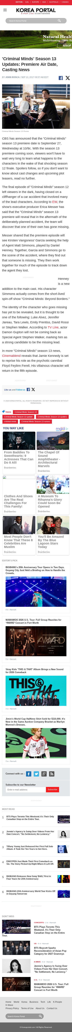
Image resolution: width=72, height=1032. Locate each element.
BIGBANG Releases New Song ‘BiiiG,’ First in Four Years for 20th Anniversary (28, 877)
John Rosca (12, 77)
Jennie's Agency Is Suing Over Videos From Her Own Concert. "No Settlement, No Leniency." (30, 832)
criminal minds (10, 421)
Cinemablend (11, 356)
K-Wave (9, 1005)
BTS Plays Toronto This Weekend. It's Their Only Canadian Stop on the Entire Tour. (30, 817)
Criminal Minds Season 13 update (18, 417)
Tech (43, 1002)
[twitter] (36, 774)
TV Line (53, 327)
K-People (57, 1002)
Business (34, 1002)
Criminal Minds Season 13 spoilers (52, 417)
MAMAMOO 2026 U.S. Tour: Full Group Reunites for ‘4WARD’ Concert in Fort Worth (33, 621)
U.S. (27, 2)
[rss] (51, 774)
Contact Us (52, 1008)
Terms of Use (27, 1008)
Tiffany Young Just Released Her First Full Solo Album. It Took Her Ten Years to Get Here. (29, 847)
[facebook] (28, 774)
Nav (5, 10)
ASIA (44, 2)
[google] (44, 774)
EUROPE (35, 2)
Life (49, 1002)
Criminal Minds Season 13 (26, 412)
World (16, 1002)
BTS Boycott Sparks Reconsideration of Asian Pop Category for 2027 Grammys (50, 951)
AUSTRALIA (53, 2)
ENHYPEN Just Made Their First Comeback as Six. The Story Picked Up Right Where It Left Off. (30, 862)
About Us (40, 1008)
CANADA (65, 2)
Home (8, 1002)
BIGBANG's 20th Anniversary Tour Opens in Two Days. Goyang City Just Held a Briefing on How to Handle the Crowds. (35, 570)
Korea (24, 1002)
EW (54, 202)
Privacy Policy (12, 1008)
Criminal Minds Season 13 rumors (35, 421)
